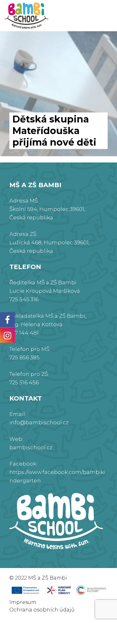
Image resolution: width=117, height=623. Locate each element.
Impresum (23, 602)
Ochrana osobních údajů (42, 610)
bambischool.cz (30, 447)
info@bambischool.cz (39, 422)
